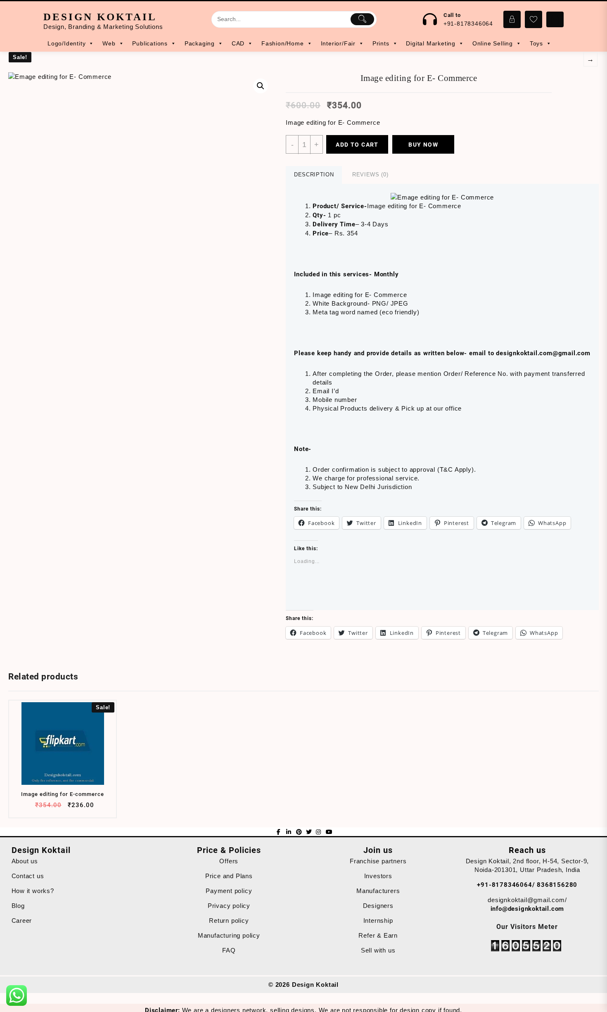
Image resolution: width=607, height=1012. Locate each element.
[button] (141, 205)
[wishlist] (78, 808)
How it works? (33, 890)
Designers (378, 905)
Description (314, 174)
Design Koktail (100, 16)
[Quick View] (62, 808)
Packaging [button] (200, 43)
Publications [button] (150, 43)
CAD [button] (238, 43)
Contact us (28, 875)
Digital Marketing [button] (430, 43)
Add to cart (357, 144)
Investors (378, 875)
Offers (228, 861)
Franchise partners (378, 861)
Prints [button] (380, 43)
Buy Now (423, 144)
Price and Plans (229, 875)
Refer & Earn (378, 935)
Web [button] (108, 43)
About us (25, 861)
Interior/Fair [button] (338, 43)
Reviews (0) (370, 174)
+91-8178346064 (468, 23)
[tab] (314, 175)
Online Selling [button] (492, 43)
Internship (378, 920)
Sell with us (378, 950)
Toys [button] (536, 43)
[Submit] (362, 19)
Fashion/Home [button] (282, 43)
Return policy (229, 920)
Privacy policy (229, 905)
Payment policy (229, 890)
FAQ (228, 950)
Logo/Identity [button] (66, 43)
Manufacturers (378, 890)
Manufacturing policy (229, 935)
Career (22, 920)
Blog (18, 905)
